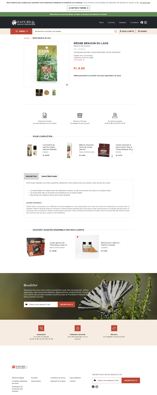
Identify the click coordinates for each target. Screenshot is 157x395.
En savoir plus (145, 2)
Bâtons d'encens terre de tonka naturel (86, 147)
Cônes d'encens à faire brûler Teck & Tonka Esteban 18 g (124, 147)
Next (132, 152)
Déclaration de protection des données (17, 389)
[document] (78, 6)
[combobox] (76, 31)
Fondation (134, 22)
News (101, 22)
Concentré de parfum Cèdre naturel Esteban (50, 147)
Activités (111, 22)
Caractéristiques (49, 176)
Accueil (26, 38)
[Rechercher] (115, 31)
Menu (22, 31)
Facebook (142, 22)
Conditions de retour (57, 378)
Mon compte (128, 31)
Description (31, 176)
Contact (73, 381)
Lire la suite (78, 59)
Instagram (145, 22)
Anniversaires (36, 381)
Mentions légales (18, 378)
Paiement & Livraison (58, 381)
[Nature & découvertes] (23, 22)
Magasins (122, 22)
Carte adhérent (75, 378)
